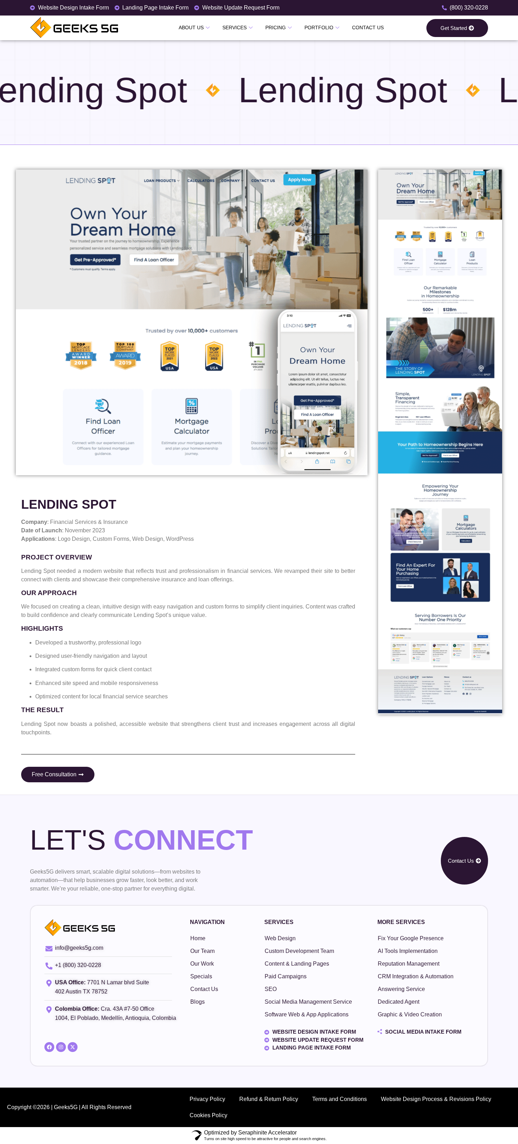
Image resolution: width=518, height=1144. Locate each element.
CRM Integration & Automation (416, 976)
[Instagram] (61, 1047)
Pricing (275, 27)
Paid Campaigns (286, 976)
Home (197, 938)
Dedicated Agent (398, 1002)
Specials (201, 976)
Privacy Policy (207, 1099)
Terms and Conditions (339, 1099)
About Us (191, 27)
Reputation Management (408, 964)
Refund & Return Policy (268, 1099)
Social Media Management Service (308, 1002)
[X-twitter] (73, 1047)
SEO (271, 989)
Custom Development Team (299, 951)
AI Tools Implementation (408, 951)
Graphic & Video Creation (410, 1014)
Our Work (202, 964)
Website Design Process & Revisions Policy (436, 1099)
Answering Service (401, 989)
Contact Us (368, 27)
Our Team (202, 951)
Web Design (280, 938)
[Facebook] (49, 1047)
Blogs (197, 1002)
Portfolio (318, 27)
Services (234, 27)
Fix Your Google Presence (411, 938)
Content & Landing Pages (297, 964)
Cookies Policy (208, 1115)
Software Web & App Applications (307, 1014)
